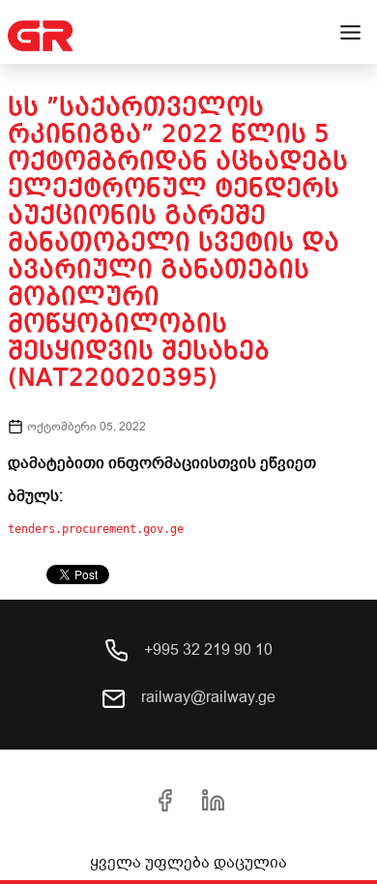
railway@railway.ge (206, 697)
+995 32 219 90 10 (206, 650)
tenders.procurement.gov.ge (96, 529)
